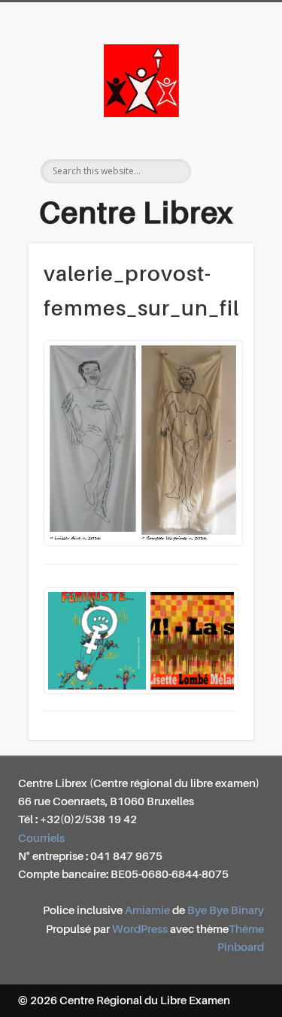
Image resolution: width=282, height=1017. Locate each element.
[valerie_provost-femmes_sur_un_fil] (141, 443)
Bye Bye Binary (225, 910)
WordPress (140, 929)
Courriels (41, 838)
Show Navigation (228, 134)
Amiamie (147, 910)
